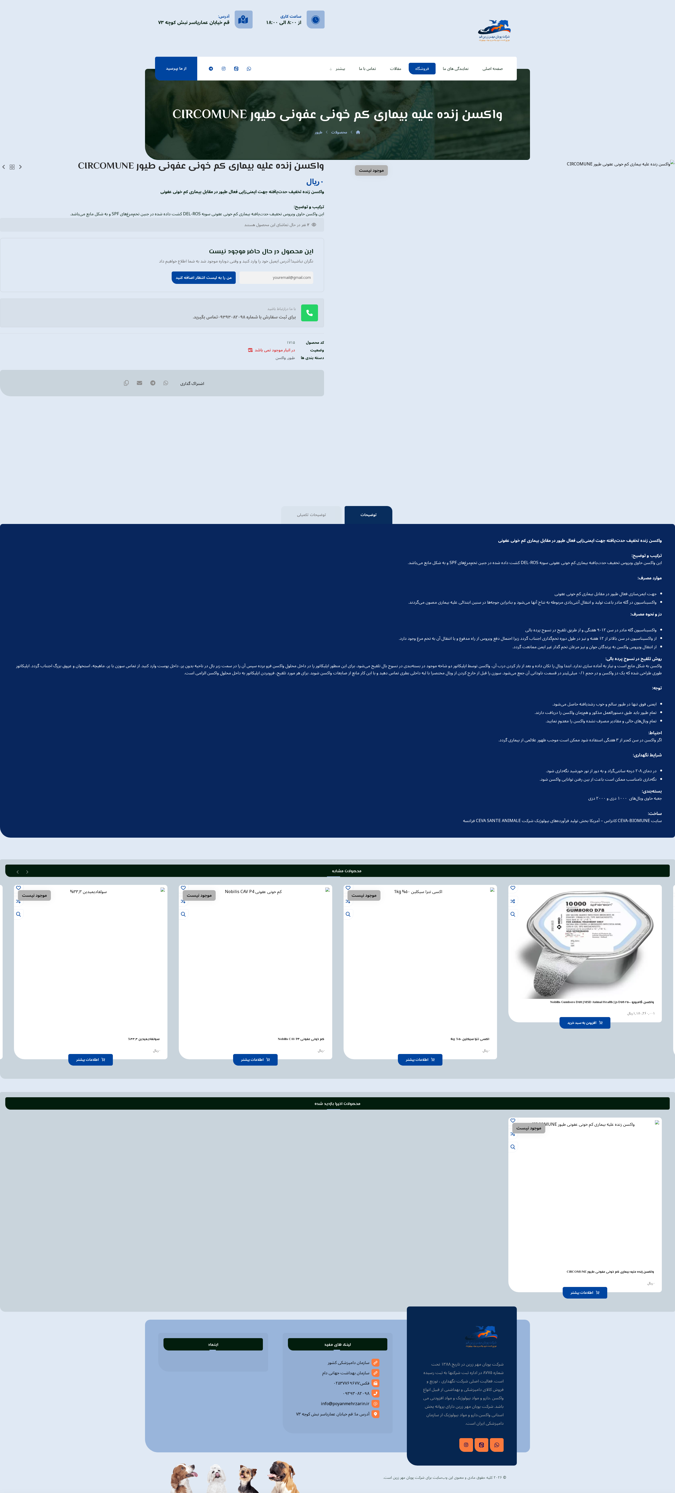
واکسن (281, 358)
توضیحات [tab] (368, 515)
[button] (248, 68)
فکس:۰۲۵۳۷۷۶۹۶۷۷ (351, 1383)
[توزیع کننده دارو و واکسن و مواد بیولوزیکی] (494, 30)
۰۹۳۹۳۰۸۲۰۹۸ (356, 1393)
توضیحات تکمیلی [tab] (311, 515)
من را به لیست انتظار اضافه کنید (204, 278)
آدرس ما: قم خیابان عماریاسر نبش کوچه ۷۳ (332, 1414)
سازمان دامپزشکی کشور (348, 1362)
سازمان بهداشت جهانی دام (345, 1372)
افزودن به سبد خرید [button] (581, 1023)
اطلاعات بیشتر (417, 1059)
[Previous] (27, 871)
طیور (291, 358)
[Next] (18, 871)
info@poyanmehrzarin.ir (345, 1403)
